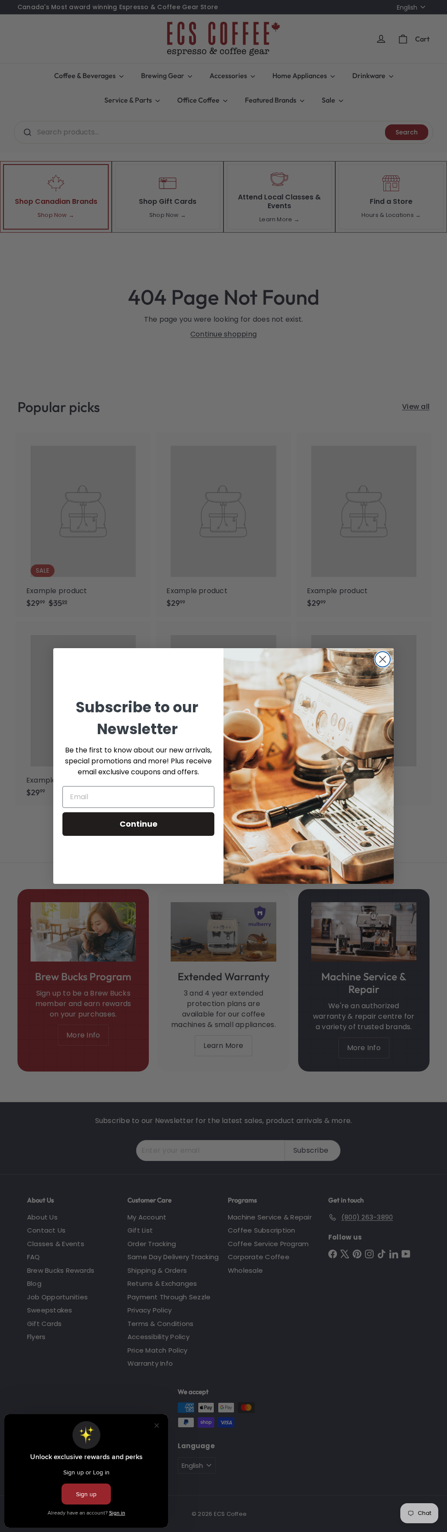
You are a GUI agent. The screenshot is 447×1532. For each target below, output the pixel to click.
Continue (139, 823)
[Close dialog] (382, 659)
